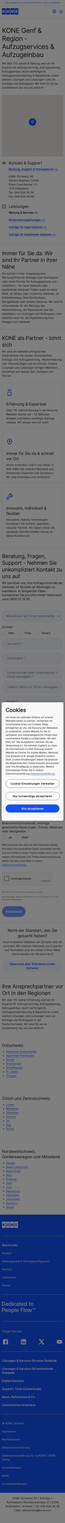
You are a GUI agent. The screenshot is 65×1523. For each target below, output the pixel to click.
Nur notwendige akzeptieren (32, 796)
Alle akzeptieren (32, 808)
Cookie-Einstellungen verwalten (32, 783)
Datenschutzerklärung (42, 773)
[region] (33, 761)
